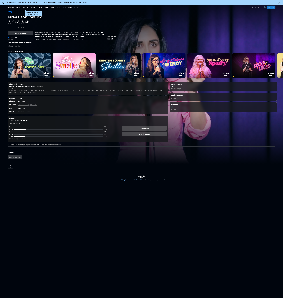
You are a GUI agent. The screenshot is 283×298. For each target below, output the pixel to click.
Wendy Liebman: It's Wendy (163, 65)
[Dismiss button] (279, 3)
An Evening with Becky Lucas (253, 65)
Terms (37, 144)
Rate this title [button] (144, 128)
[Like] (18, 22)
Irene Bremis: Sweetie (74, 65)
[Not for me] (22, 22)
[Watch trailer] (9, 22)
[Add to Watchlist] (14, 22)
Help (141, 180)
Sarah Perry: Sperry (208, 65)
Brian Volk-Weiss (23, 105)
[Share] (27, 22)
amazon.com (54, 2)
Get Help (10, 168)
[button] (20, 27)
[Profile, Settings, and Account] (264, 7)
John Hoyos (22, 101)
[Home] (11, 7)
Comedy (37, 39)
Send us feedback (134, 180)
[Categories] (261, 7)
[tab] (10, 46)
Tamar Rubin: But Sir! (29, 65)
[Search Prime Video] (253, 7)
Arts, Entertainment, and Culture (52, 39)
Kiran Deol (113, 36)
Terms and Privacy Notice (122, 180)
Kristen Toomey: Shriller (119, 65)
